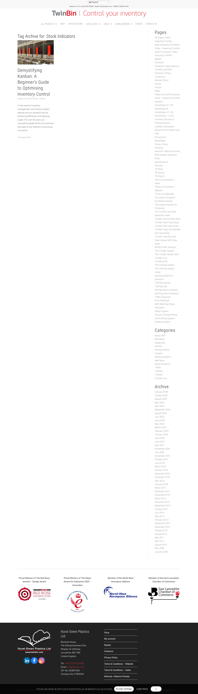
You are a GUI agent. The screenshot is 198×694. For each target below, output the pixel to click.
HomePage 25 (161, 109)
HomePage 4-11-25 (164, 112)
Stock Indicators (31, 99)
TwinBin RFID (161, 261)
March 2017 (160, 488)
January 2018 (161, 484)
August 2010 (161, 544)
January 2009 (161, 552)
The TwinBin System (164, 251)
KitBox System (162, 311)
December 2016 (162, 491)
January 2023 (161, 434)
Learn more (142, 689)
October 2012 (161, 530)
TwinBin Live (161, 258)
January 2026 (161, 392)
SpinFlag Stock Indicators (167, 293)
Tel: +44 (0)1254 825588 (85, 6)
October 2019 (161, 459)
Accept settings (124, 689)
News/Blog (160, 140)
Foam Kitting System (165, 318)
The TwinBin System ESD (167, 254)
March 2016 (160, 498)
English (94, 2)
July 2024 (159, 416)
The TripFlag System (164, 265)
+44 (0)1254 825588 (74, 663)
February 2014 (162, 520)
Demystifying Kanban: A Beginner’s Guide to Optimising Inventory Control (34, 82)
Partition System (162, 322)
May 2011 (159, 537)
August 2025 (161, 399)
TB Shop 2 (160, 172)
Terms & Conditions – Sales (117, 670)
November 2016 (162, 495)
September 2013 (162, 523)
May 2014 (159, 516)
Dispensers (160, 342)
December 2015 (162, 502)
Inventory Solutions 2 (165, 119)
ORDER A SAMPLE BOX (121, 6)
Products (159, 148)
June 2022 (160, 438)
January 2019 (161, 470)
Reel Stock (160, 360)
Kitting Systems (162, 349)
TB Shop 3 (160, 176)
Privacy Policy (161, 144)
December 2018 (162, 473)
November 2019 (162, 456)
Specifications (161, 162)
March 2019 (160, 466)
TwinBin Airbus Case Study (167, 219)
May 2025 (159, 402)
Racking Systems (163, 357)
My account (160, 137)
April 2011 (159, 541)
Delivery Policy (162, 80)
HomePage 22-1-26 (164, 105)
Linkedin (159, 353)
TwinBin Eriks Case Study (167, 222)
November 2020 (162, 449)
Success (159, 165)
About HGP (160, 335)
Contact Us (160, 76)
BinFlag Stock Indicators (166, 290)
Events (158, 84)
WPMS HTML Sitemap (165, 247)
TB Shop (159, 169)
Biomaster (159, 339)
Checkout (159, 62)
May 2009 (159, 548)
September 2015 (162, 505)
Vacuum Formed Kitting (166, 314)
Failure (158, 87)
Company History (163, 73)
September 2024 (162, 409)
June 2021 (160, 441)
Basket (158, 59)
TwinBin (42, 99)
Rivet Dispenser (162, 300)
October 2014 (161, 509)
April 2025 (159, 406)
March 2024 (160, 427)
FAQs (157, 91)
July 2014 (159, 512)
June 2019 (160, 463)
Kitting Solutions (162, 123)
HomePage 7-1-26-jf (164, 116)
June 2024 (160, 420)
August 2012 (161, 534)
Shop (157, 158)
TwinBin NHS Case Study (166, 226)
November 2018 (162, 477)
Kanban (20, 99)
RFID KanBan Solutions (166, 155)
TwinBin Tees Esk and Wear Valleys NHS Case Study (166, 240)
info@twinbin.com (106, 6)
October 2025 (161, 395)
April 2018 (159, 481)
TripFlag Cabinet (162, 282)
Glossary (159, 101)
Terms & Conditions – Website (118, 664)
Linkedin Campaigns (164, 126)
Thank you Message (164, 194)
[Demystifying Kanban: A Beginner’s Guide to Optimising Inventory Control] (36, 52)
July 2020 (159, 452)
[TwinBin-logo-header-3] (99, 14)
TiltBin (158, 367)
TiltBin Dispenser (163, 297)
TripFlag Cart (161, 286)
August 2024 (161, 413)
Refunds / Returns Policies (167, 151)
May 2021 (159, 445)
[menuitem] (48, 24)
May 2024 (159, 424)
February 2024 (162, 431)
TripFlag (159, 371)
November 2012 (162, 527)
